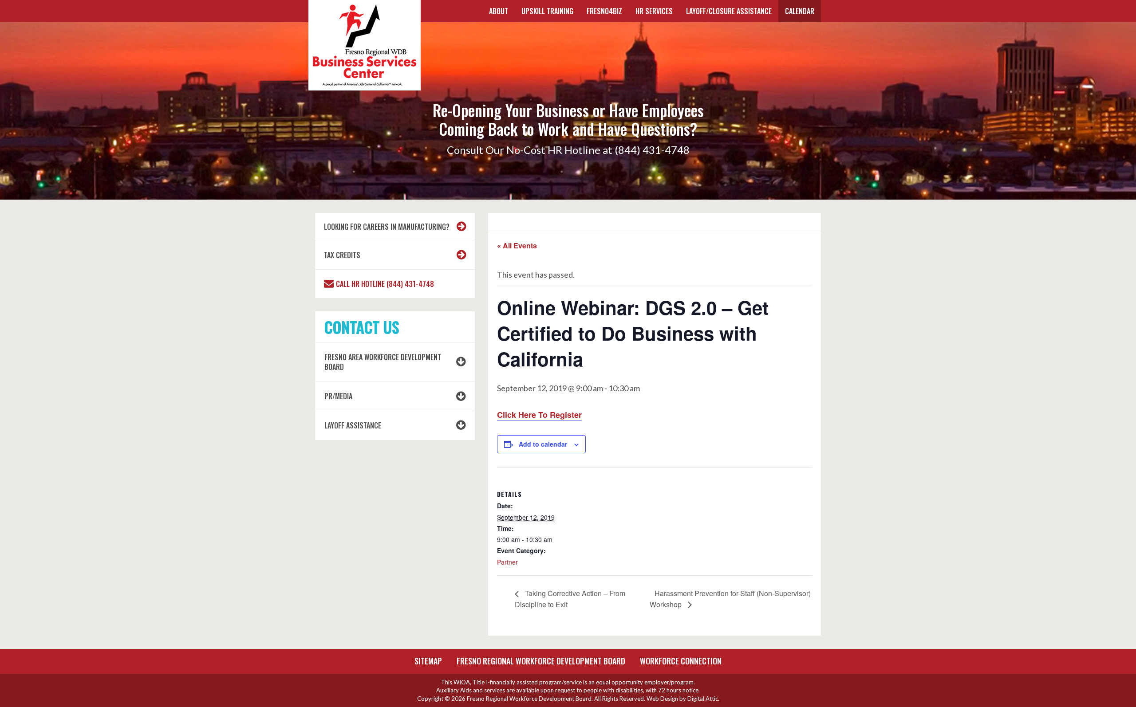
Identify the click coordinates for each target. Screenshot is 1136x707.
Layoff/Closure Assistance (729, 11)
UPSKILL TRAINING (547, 11)
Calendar (799, 11)
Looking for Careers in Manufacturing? (387, 226)
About (498, 11)
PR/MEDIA (338, 396)
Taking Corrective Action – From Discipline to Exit (570, 598)
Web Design (662, 698)
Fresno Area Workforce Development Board (382, 362)
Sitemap (428, 661)
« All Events (517, 245)
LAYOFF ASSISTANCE (352, 425)
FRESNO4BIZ (604, 11)
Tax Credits (342, 255)
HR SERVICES (654, 11)
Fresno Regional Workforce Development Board (541, 661)
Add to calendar (543, 444)
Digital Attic (702, 698)
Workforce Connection (681, 661)
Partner (507, 562)
